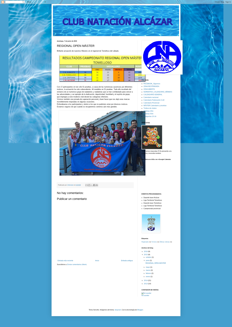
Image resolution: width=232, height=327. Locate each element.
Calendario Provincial (151, 103)
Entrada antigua (127, 261)
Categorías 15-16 (150, 116)
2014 (146, 280)
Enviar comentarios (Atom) (77, 264)
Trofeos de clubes (150, 108)
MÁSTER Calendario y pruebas (155, 105)
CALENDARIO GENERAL (153, 94)
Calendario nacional (151, 97)
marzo (148, 270)
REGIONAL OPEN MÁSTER (156, 263)
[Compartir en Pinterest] (96, 185)
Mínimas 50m (148, 114)
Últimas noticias (165, 242)
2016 (146, 251)
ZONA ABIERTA (149, 89)
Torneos (154, 242)
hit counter (145, 295)
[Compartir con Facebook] (94, 185)
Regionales (145, 242)
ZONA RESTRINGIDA (151, 86)
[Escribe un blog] (89, 185)
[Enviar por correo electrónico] (86, 185)
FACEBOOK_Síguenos (152, 84)
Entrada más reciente (65, 261)
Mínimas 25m (148, 111)
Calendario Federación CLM (154, 100)
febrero (148, 273)
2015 (146, 255)
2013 (146, 284)
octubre (149, 257)
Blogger (140, 310)
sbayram (118, 310)
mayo (148, 267)
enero (148, 277)
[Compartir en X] (91, 185)
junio (148, 260)
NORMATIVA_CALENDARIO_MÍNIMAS (158, 92)
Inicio (97, 261)
